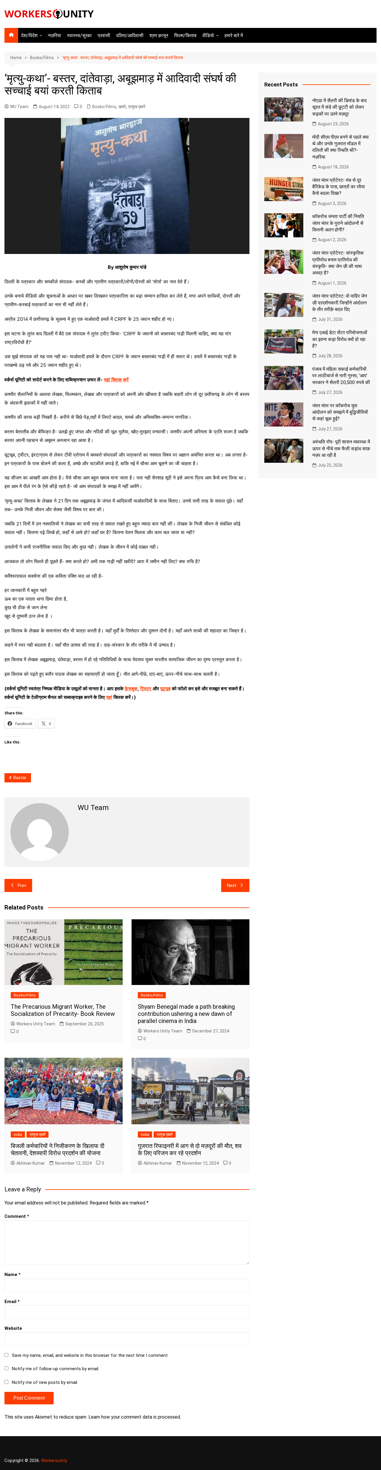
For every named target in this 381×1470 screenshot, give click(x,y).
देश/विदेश (29, 35)
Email (12, 1301)
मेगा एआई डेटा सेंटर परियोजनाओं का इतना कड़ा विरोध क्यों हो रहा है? (339, 339)
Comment (16, 1216)
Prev (22, 885)
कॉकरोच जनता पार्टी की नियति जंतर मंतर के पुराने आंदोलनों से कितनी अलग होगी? (338, 223)
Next (231, 885)
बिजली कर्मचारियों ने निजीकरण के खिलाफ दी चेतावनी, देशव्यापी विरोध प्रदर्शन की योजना (57, 1149)
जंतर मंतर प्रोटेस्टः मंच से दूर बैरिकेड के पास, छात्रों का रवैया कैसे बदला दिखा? (338, 186)
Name (12, 1274)
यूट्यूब (165, 688)
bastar (19, 777)
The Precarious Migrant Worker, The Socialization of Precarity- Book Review (63, 1010)
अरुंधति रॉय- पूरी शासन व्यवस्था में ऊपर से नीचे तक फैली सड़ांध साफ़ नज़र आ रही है (341, 448)
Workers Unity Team (35, 1023)
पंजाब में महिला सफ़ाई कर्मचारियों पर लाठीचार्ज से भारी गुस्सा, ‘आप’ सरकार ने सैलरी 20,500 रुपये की (341, 375)
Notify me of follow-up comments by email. (55, 1368)
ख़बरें (122, 106)
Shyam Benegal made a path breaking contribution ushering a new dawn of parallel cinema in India (186, 1013)
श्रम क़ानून (158, 35)
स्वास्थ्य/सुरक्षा (79, 35)
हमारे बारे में (233, 35)
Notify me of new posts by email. (45, 1382)
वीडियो (208, 35)
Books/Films (104, 106)
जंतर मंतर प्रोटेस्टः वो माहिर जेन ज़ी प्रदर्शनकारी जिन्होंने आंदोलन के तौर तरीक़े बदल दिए (339, 302)
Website (13, 1328)
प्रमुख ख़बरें (136, 106)
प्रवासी (104, 35)
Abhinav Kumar (30, 1163)
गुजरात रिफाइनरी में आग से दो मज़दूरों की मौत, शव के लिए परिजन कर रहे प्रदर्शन (190, 1149)
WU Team (19, 106)
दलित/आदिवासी (129, 35)
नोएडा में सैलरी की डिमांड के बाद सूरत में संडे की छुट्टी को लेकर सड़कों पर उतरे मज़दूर (339, 107)
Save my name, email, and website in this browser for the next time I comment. (90, 1355)
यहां (109, 697)
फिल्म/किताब (185, 35)
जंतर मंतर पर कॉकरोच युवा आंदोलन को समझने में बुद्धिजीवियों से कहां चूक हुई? (340, 412)
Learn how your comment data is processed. (134, 1417)
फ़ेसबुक (131, 688)
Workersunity (54, 1460)
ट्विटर (145, 688)
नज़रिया (54, 35)
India (18, 1134)
